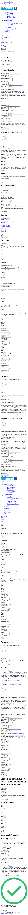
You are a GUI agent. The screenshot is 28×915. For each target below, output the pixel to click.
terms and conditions (18, 91)
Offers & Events (8, 20)
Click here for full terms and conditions (10, 414)
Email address (4, 76)
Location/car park (5, 749)
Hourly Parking (10, 14)
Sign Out (3, 237)
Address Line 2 (4, 84)
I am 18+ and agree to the (12, 91)
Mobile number (4, 78)
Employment (10, 24)
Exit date (3, 336)
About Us (6, 21)
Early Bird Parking (11, 13)
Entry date (3, 327)
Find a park (3, 298)
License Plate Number (6, 89)
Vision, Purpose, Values (13, 28)
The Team (9, 27)
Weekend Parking (11, 17)
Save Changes (4, 98)
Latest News (10, 30)
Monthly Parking (11, 19)
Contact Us (6, 31)
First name (3, 73)
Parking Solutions (8, 12)
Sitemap (10, 913)
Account (3, 170)
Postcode (3, 88)
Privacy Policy (4, 913)
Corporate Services (8, 2)
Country (3, 80)
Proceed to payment (5, 286)
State (2, 81)
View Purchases (4, 476)
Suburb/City (4, 86)
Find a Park (3, 48)
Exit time (3, 341)
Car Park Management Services (14, 23)
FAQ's (2, 45)
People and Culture (11, 26)
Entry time (3, 331)
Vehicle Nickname (5, 205)
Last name (3, 75)
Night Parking (10, 16)
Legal (5, 4)
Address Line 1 (4, 83)
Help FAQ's (7, 3)
